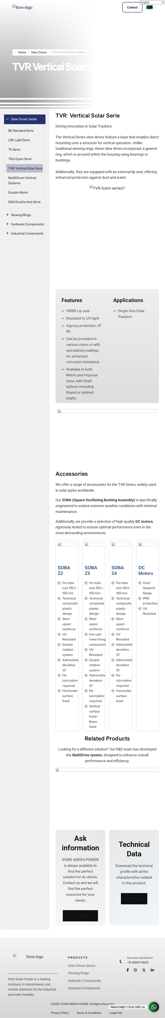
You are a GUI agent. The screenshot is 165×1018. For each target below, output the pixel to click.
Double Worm (18, 192)
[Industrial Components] (7, 233)
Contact (132, 7)
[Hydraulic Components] (7, 224)
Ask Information (80, 915)
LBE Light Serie (19, 140)
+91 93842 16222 (137, 962)
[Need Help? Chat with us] (154, 1007)
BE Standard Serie (21, 130)
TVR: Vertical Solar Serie (25, 168)
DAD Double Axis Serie (24, 202)
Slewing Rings (21, 215)
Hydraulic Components (27, 224)
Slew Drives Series (81, 965)
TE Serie (14, 149)
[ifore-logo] (22, 7)
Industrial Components (27, 233)
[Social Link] (128, 970)
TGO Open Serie (20, 159)
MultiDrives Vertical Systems (22, 180)
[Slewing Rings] (7, 214)
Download (134, 898)
